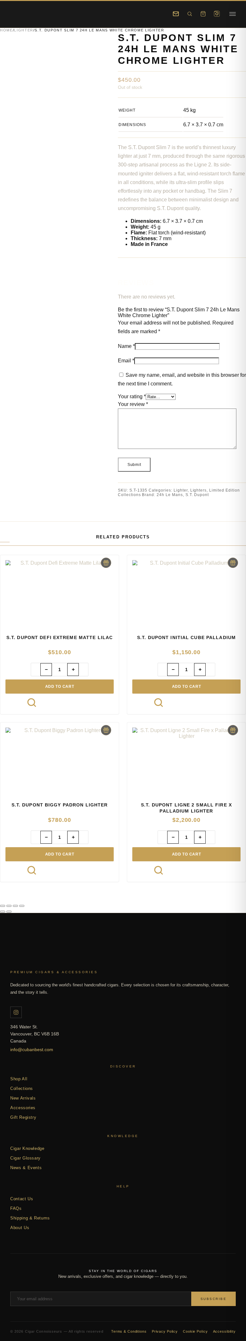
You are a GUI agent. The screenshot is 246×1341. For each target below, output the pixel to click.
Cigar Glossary (25, 1158)
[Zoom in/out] (2, 906)
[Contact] (175, 13)
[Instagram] (216, 13)
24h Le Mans (170, 495)
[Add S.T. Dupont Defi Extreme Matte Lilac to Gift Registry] (106, 563)
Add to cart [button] (59, 686)
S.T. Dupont (197, 495)
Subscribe (214, 1299)
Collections (21, 1088)
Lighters (198, 490)
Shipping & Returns (30, 1218)
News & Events (26, 1167)
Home (6, 30)
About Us (19, 1227)
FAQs (16, 1208)
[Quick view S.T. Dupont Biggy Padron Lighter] (31, 870)
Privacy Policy (165, 1331)
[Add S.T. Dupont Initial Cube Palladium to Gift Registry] (233, 563)
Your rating (132, 396)
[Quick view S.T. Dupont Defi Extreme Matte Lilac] (31, 702)
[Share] (15, 906)
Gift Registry (23, 1117)
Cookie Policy (195, 1331)
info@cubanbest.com (31, 1049)
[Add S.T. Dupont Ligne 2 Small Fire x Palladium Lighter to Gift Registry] (233, 730)
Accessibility (224, 1331)
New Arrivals (23, 1098)
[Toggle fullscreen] (9, 906)
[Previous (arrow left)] (2, 912)
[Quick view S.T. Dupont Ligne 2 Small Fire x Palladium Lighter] (158, 870)
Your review (133, 404)
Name (126, 346)
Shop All (18, 1078)
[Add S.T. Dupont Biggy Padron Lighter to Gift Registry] (106, 730)
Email (126, 360)
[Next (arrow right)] (9, 912)
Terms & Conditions (129, 1331)
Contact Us (21, 1198)
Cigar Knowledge (27, 1148)
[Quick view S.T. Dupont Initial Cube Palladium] (158, 702)
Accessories (23, 1107)
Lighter (23, 30)
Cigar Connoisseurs (27, 953)
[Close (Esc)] (21, 906)
